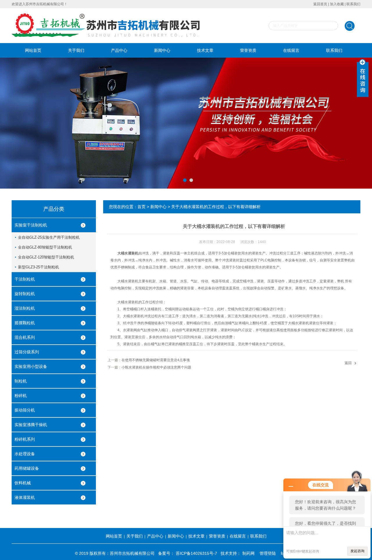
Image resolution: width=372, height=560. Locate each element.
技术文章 (205, 50)
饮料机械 (23, 483)
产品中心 (119, 50)
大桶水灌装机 (127, 253)
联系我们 (353, 4)
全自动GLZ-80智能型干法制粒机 (45, 247)
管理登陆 (268, 553)
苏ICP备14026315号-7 (196, 553)
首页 (141, 206)
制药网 (248, 553)
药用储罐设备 (27, 468)
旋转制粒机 (25, 293)
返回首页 (320, 4)
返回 (348, 363)
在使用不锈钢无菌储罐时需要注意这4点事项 (155, 360)
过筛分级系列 (27, 352)
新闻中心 (162, 50)
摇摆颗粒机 (25, 322)
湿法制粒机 (25, 308)
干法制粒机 (25, 279)
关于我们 (76, 50)
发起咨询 (357, 551)
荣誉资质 (248, 50)
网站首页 (33, 50)
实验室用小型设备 (31, 366)
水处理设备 (25, 453)
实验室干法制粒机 (31, 225)
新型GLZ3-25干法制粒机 (38, 267)
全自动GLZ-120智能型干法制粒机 (46, 257)
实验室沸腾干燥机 (31, 424)
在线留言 (291, 50)
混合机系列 (25, 337)
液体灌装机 (25, 497)
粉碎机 (21, 395)
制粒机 (21, 381)
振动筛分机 (25, 410)
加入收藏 (337, 4)
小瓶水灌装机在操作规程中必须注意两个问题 (156, 367)
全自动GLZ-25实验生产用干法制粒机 (49, 237)
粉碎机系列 (25, 439)
